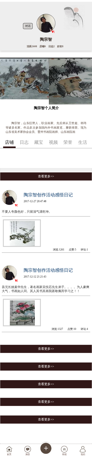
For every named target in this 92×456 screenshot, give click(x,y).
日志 (24, 142)
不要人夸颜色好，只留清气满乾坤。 (27, 211)
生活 (82, 142)
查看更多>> (46, 176)
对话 (28, 26)
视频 (53, 142)
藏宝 (38, 142)
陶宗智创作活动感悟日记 (48, 194)
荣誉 (67, 142)
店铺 (9, 142)
